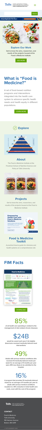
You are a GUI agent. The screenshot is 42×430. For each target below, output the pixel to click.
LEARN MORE (21, 111)
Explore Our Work (21, 47)
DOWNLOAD (21, 310)
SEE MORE (21, 60)
